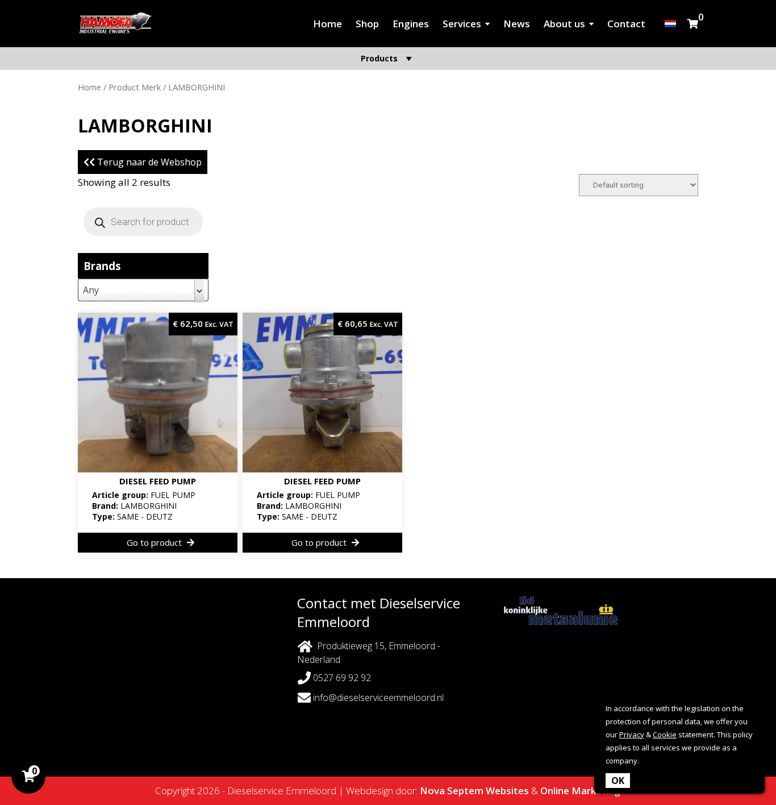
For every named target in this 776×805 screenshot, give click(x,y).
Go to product (155, 542)
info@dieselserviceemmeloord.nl (378, 697)
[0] (692, 23)
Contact (626, 23)
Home (327, 23)
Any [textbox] (91, 290)
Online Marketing (580, 790)
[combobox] (143, 290)
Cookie (665, 734)
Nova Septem (451, 790)
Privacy (631, 734)
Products (379, 58)
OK (617, 780)
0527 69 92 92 (341, 677)
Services (462, 23)
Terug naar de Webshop (148, 162)
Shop (367, 23)
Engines (411, 23)
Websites (507, 790)
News (516, 23)
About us (564, 23)
